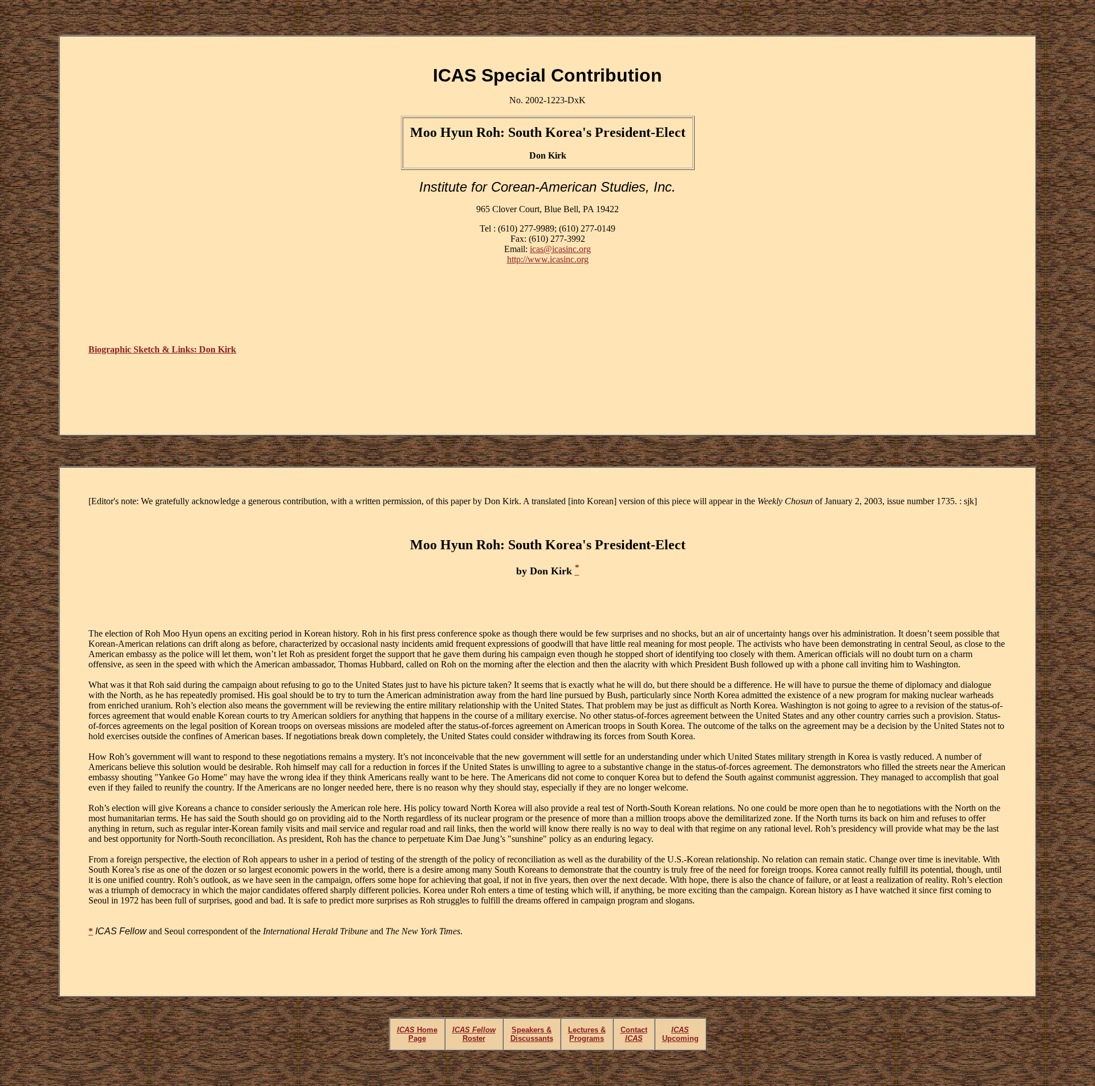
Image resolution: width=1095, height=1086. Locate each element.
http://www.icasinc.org (548, 259)
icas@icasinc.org (560, 249)
